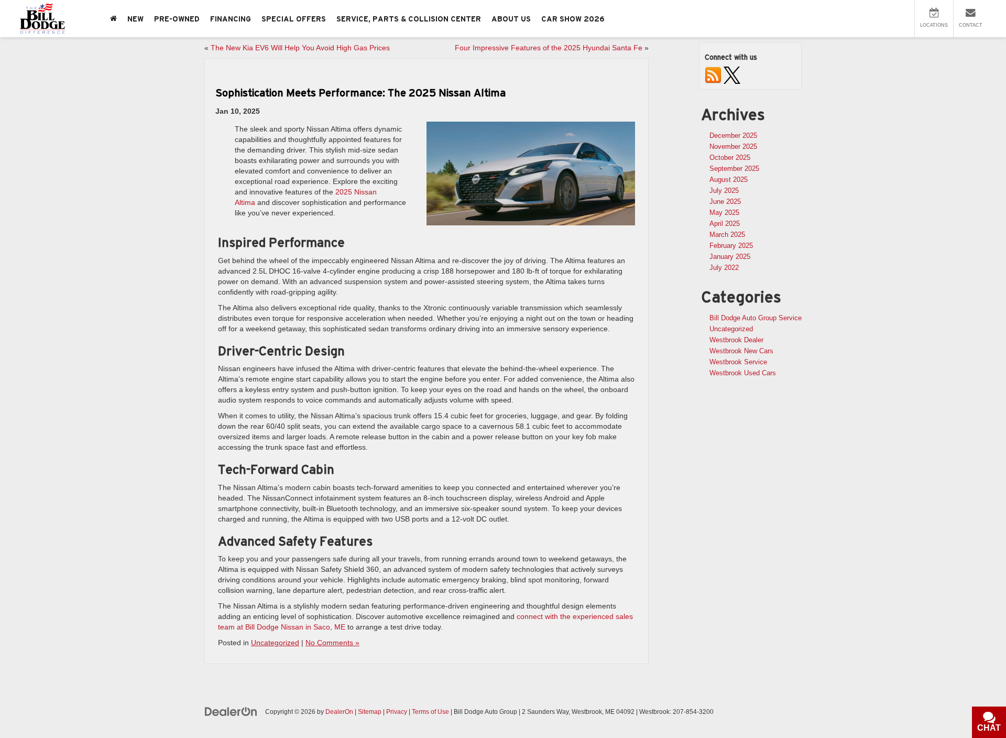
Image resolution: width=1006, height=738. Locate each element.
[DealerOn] (231, 711)
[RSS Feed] (713, 75)
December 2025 (733, 135)
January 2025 (729, 257)
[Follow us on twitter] (732, 75)
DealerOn (339, 711)
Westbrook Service (738, 362)
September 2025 (734, 168)
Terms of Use (430, 711)
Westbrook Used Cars (742, 373)
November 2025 (733, 146)
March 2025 (727, 234)
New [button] (135, 19)
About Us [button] (511, 19)
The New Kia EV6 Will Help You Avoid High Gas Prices (300, 48)
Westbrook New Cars (741, 351)
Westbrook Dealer (736, 340)
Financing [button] (230, 19)
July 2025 (724, 190)
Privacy (396, 711)
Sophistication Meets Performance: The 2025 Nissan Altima (360, 93)
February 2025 (731, 245)
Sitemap (369, 711)
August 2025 (728, 179)
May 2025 (724, 212)
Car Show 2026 (573, 19)
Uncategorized (275, 642)
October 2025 (729, 157)
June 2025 (725, 201)
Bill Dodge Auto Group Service (755, 318)
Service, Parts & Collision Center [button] (408, 19)
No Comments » (332, 642)
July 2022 (724, 268)
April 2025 (724, 223)
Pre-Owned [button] (177, 19)
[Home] (113, 18)
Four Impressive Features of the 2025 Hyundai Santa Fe (548, 48)
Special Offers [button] (293, 19)
